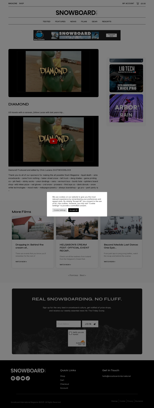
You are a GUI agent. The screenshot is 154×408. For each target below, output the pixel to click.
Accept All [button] (73, 210)
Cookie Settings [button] (60, 210)
